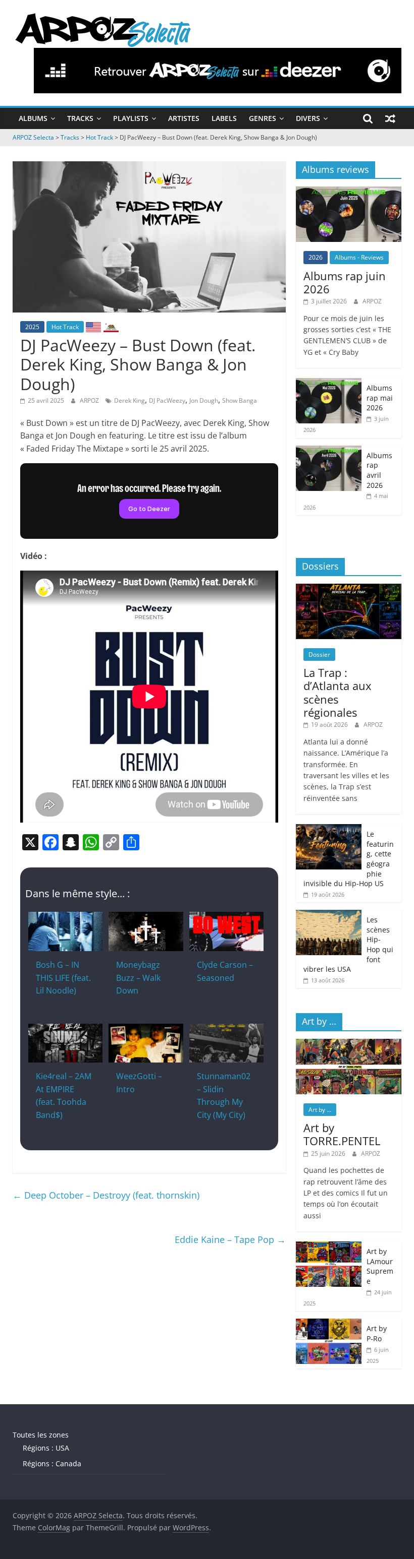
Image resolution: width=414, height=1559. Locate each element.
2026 (315, 257)
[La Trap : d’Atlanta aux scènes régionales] (349, 589)
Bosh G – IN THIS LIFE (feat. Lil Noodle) (63, 977)
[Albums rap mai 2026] (328, 383)
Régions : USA (46, 1448)
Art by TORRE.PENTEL (341, 1134)
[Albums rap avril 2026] (328, 451)
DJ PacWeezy (167, 400)
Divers (308, 118)
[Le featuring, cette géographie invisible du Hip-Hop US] (328, 829)
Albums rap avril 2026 (379, 470)
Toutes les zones (41, 1435)
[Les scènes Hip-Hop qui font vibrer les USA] (328, 915)
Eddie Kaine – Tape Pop (230, 1239)
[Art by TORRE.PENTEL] (349, 1044)
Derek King (129, 400)
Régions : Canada (52, 1463)
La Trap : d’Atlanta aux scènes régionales (337, 692)
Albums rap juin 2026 (344, 282)
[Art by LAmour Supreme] (328, 1247)
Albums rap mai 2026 (380, 397)
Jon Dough (203, 400)
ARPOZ (90, 400)
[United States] (93, 327)
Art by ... (319, 1109)
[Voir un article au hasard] (390, 118)
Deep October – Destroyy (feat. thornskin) (106, 1195)
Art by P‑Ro (377, 1333)
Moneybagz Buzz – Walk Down (138, 977)
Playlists (130, 118)
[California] (111, 327)
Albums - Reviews (359, 257)
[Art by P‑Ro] (328, 1324)
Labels (224, 118)
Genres (262, 118)
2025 (32, 327)
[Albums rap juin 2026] (349, 192)
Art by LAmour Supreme (380, 1266)
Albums (33, 118)
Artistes (183, 118)
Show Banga (239, 400)
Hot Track (65, 327)
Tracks (80, 118)
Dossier (319, 654)
